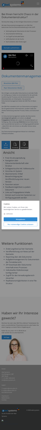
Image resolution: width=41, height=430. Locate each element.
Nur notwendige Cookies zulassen (20, 224)
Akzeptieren (20, 219)
